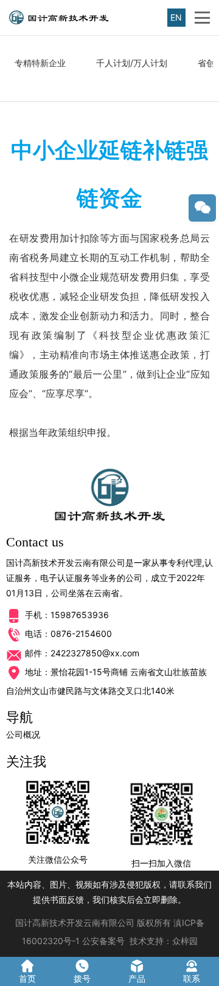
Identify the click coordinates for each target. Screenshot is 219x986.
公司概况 (23, 734)
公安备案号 (103, 941)
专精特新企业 (40, 63)
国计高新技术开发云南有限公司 (74, 922)
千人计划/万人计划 (131, 63)
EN (176, 17)
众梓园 (185, 941)
